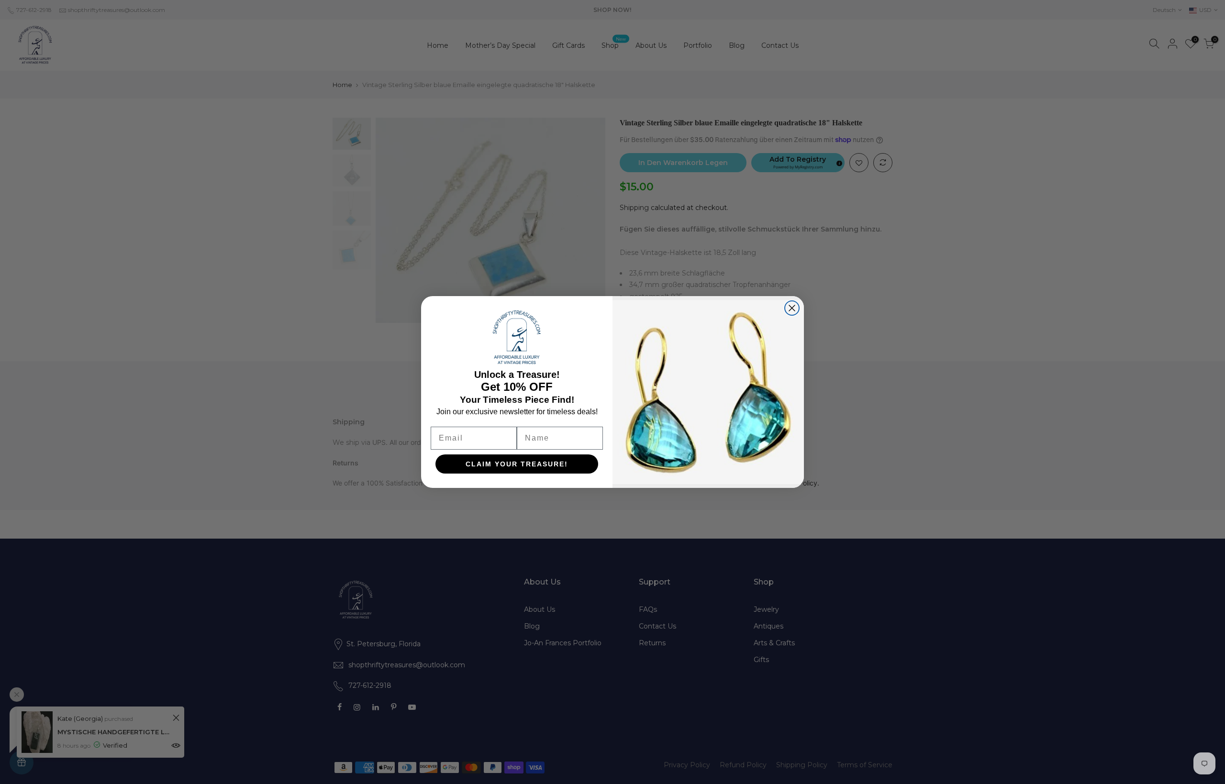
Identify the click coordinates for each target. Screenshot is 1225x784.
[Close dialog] (792, 308)
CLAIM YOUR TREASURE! (517, 464)
